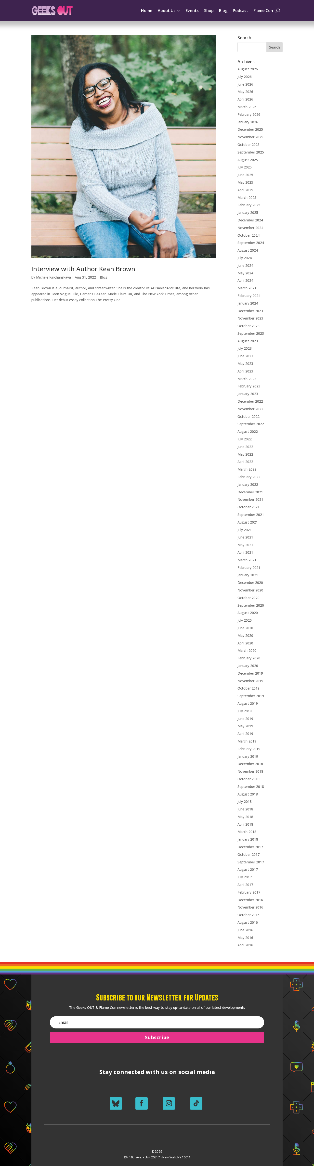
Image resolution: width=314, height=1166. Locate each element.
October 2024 (248, 235)
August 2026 (247, 69)
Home (146, 10)
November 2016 (250, 907)
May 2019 (245, 726)
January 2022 (247, 484)
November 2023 (250, 318)
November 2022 (250, 409)
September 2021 (250, 514)
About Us (166, 10)
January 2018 (247, 839)
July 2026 (244, 76)
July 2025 (244, 167)
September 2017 (250, 862)
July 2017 (244, 877)
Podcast (240, 10)
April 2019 (245, 733)
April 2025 (245, 190)
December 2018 (250, 763)
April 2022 (245, 461)
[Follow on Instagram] (169, 1103)
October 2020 (248, 597)
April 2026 (245, 99)
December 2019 (250, 673)
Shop (209, 10)
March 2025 (246, 197)
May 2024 (245, 273)
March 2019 (246, 741)
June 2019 (245, 718)
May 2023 (245, 363)
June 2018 (245, 809)
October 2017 (248, 854)
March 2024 (246, 288)
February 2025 (248, 205)
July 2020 (244, 620)
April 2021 (245, 552)
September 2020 (250, 605)
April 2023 (245, 371)
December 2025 (250, 129)
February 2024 (248, 295)
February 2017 (248, 892)
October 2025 (248, 144)
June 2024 (245, 265)
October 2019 (248, 688)
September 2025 (250, 152)
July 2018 (244, 801)
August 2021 (247, 522)
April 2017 (245, 884)
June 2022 (245, 446)
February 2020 (248, 658)
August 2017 (247, 869)
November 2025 (250, 137)
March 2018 (246, 831)
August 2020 (247, 612)
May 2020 (245, 635)
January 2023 (247, 393)
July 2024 (244, 258)
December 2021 (250, 492)
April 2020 (245, 643)
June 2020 (245, 628)
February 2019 (248, 748)
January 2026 (247, 122)
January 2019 (247, 756)
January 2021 (247, 575)
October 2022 (248, 416)
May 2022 (245, 454)
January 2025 (247, 212)
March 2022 (246, 469)
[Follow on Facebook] (141, 1103)
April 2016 (245, 945)
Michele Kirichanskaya (53, 277)
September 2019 (250, 695)
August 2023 (247, 341)
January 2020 (247, 665)
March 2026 (246, 106)
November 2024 (250, 227)
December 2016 (250, 899)
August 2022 (247, 431)
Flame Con (263, 10)
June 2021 (245, 537)
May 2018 (245, 816)
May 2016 (245, 937)
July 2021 (244, 529)
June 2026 (245, 84)
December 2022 (250, 401)
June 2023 (245, 356)
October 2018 (248, 779)
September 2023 (250, 333)
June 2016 (245, 930)
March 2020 (246, 650)
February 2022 (248, 476)
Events (192, 10)
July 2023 (244, 348)
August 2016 (247, 922)
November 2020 (250, 590)
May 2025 (245, 182)
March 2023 (246, 378)
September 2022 (250, 424)
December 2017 (250, 847)
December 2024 (250, 220)
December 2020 (250, 582)
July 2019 (244, 711)
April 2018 (245, 824)
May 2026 (245, 91)
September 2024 (250, 242)
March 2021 (246, 560)
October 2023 (248, 325)
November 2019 (250, 681)
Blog (223, 10)
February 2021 (248, 567)
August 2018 (247, 794)
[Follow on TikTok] (196, 1103)
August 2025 (247, 159)
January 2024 (247, 303)
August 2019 (247, 703)
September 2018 (250, 786)
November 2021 (250, 499)
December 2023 (250, 310)
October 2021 (248, 507)
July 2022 (244, 439)
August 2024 (247, 250)
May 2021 (245, 544)
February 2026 (248, 114)
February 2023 (248, 386)
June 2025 (245, 174)
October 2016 (248, 914)
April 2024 (245, 280)
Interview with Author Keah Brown (83, 268)
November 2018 (250, 771)
